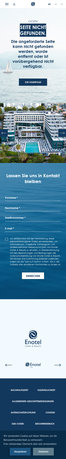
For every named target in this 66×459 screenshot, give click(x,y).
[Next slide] (62, 133)
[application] (33, 444)
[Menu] (7, 4)
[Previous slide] (4, 133)
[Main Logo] (33, 4)
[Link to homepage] (33, 339)
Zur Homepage (33, 82)
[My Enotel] (14, 4)
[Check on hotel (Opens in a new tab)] (33, 365)
